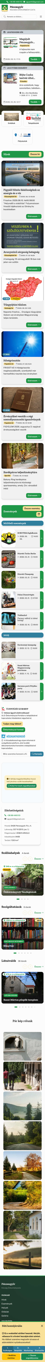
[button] (18, 899)
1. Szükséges (7, 1349)
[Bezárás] (42, 1326)
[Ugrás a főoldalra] (5, 8)
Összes (38, 859)
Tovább (34, 59)
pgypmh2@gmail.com (35, 2)
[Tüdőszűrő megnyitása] (42, 621)
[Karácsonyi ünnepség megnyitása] (42, 650)
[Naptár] (39, 514)
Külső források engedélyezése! (22, 786)
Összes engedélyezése (32, 1356)
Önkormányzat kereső (13, 729)
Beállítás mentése (12, 1356)
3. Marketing (28, 1349)
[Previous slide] (25, 859)
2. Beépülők (18, 1349)
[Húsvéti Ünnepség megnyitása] (42, 579)
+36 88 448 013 (15, 2)
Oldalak (5, 1312)
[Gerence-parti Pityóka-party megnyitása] (42, 691)
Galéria (5, 1316)
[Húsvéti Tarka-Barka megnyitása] (42, 559)
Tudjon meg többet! (12, 724)
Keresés (38, 754)
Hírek (4, 1300)
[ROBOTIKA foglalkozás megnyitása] (42, 538)
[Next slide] (30, 859)
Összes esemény (32, 508)
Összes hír (35, 154)
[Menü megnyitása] (41, 16)
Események (7, 1304)
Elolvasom (33, 216)
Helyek (5, 1308)
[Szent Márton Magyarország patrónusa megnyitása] (42, 671)
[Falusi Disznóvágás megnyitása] (42, 600)
